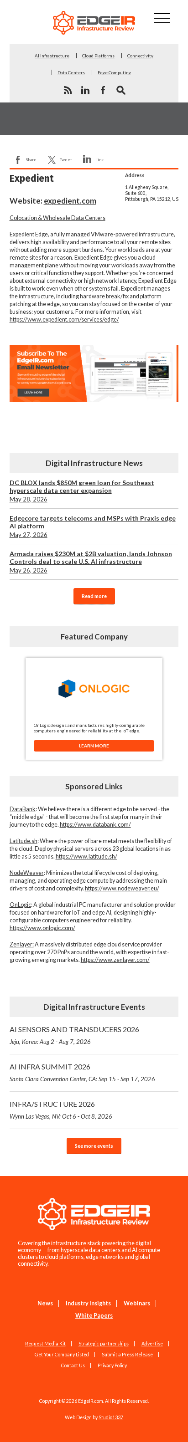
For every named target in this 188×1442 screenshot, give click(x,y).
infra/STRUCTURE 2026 (61, 1109)
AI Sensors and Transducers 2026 (74, 1035)
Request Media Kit (45, 1343)
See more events (94, 1146)
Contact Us (73, 1365)
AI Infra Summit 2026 (82, 1072)
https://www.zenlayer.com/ (115, 959)
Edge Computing (114, 72)
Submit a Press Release (127, 1354)
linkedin (85, 90)
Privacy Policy (112, 1365)
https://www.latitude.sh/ (86, 856)
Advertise (152, 1343)
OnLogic (20, 904)
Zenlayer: (22, 944)
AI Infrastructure (52, 55)
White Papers (94, 1315)
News (45, 1303)
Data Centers (71, 72)
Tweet (66, 159)
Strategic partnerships (103, 1343)
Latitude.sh (23, 841)
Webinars (137, 1303)
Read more (94, 596)
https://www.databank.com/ (95, 824)
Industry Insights (88, 1303)
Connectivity (140, 55)
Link (99, 159)
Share (31, 159)
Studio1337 (111, 1417)
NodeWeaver (27, 872)
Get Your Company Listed (62, 1354)
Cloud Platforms (98, 55)
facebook (103, 90)
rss (67, 90)
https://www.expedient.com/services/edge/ (64, 319)
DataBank (23, 809)
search (121, 90)
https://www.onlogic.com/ (42, 928)
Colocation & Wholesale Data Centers (57, 218)
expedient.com (70, 200)
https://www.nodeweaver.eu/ (122, 888)
